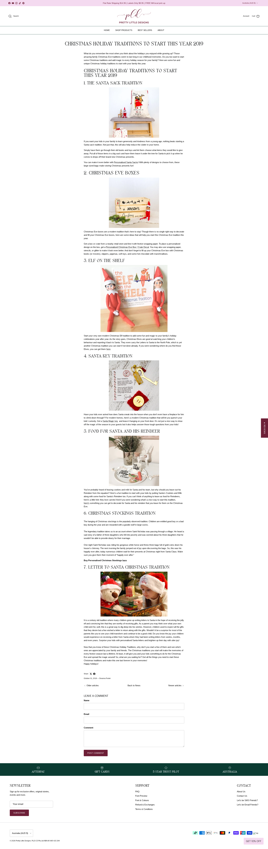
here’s (86, 503)
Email (86, 714)
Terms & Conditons (144, 809)
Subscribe (19, 813)
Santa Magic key (110, 421)
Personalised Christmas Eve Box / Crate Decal (127, 247)
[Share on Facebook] (94, 674)
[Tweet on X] (91, 674)
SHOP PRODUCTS (123, 30)
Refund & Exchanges (145, 804)
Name (86, 700)
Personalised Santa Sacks (126, 162)
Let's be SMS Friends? (247, 800)
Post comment (95, 753)
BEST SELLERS (145, 30)
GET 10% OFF (253, 841)
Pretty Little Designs (23, 841)
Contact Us (242, 796)
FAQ (137, 791)
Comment (88, 727)
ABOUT (161, 30)
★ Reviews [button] (264, 428)
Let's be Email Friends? (247, 804)
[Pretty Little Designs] (134, 16)
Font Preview (141, 796)
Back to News (134, 685)
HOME (107, 30)
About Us (241, 791)
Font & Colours (142, 800)
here (108, 349)
